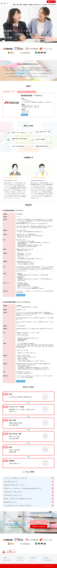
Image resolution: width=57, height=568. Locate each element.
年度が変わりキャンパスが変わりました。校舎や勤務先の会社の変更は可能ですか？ (23, 488)
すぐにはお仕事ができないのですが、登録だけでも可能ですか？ (18, 505)
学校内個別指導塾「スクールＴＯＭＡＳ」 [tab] (26, 91)
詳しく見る (24, 114)
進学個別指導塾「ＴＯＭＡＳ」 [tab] (10, 91)
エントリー (52, 1)
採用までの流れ (37, 4)
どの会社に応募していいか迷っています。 (13, 495)
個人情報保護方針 (47, 560)
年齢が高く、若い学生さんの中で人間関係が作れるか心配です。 (18, 498)
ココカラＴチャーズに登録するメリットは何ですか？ (16, 478)
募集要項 (31, 4)
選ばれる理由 (19, 4)
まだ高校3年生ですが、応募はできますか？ (13, 492)
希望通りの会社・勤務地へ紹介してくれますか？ (15, 485)
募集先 (14, 4)
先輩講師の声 (25, 4)
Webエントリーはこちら (39, 526)
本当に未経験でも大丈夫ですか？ (11, 481)
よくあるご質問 (44, 4)
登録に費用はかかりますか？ (10, 502)
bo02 (1, 299)
